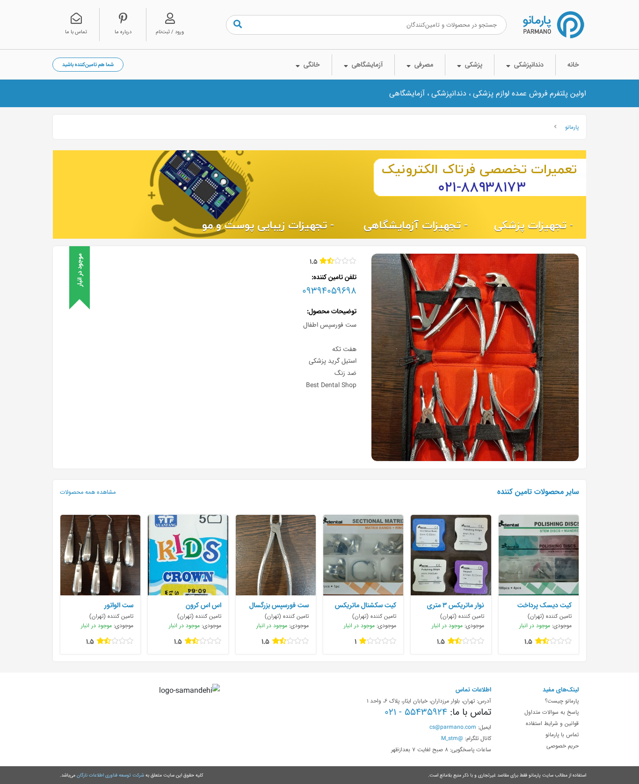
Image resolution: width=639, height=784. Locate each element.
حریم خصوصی (562, 745)
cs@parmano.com (452, 727)
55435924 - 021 (416, 712)
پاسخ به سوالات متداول (551, 712)
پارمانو (572, 127)
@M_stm (452, 738)
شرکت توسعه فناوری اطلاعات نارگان (110, 775)
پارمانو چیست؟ (562, 700)
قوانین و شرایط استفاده (552, 723)
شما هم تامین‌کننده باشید (88, 64)
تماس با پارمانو (562, 734)
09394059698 (329, 291)
